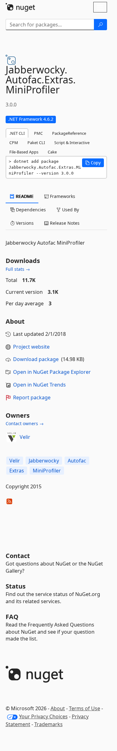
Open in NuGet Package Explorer (52, 371)
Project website (31, 346)
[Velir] (11, 437)
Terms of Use (84, 708)
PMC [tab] (38, 133)
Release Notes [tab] (64, 223)
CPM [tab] (13, 142)
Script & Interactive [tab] (72, 142)
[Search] (100, 24)
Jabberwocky (44, 460)
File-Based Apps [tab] (23, 152)
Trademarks (48, 724)
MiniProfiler (47, 470)
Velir (25, 437)
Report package (32, 397)
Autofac (77, 460)
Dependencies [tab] (30, 210)
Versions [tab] (24, 223)
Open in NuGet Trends (39, 384)
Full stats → (18, 269)
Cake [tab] (52, 152)
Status (16, 586)
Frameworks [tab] (62, 196)
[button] (93, 162)
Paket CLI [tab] (36, 142)
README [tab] (24, 196)
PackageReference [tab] (69, 133)
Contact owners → (25, 423)
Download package (36, 359)
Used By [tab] (70, 210)
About (58, 708)
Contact (18, 556)
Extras (16, 470)
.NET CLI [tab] (17, 133)
